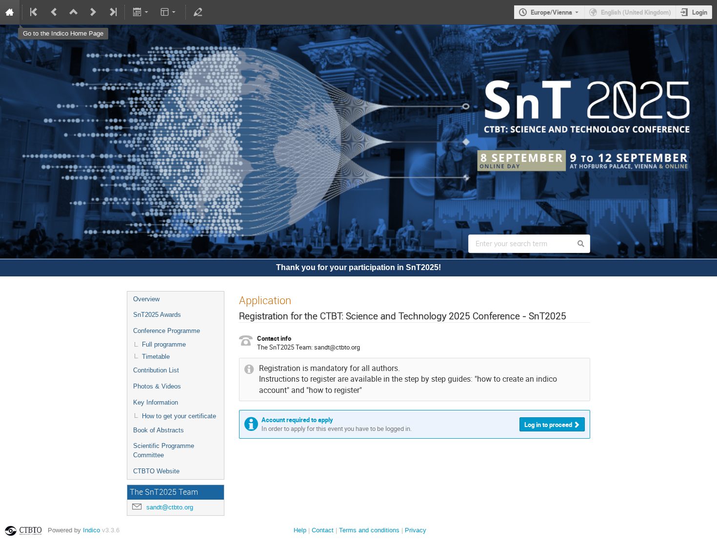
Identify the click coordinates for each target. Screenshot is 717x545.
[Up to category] (73, 12)
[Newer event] (93, 12)
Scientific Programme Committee (163, 450)
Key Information (155, 402)
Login (699, 12)
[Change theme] (169, 12)
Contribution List (156, 370)
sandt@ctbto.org (169, 507)
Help (300, 530)
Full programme (164, 344)
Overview (146, 299)
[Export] (141, 12)
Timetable (156, 356)
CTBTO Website (156, 471)
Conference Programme (166, 330)
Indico (91, 530)
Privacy (415, 530)
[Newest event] (112, 12)
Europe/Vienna (551, 12)
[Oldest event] (34, 12)
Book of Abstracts (158, 430)
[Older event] (54, 12)
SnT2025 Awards (157, 314)
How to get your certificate (179, 416)
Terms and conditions (369, 530)
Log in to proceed (548, 424)
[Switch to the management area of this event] (198, 12)
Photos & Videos (157, 386)
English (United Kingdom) (636, 12)
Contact (323, 530)
